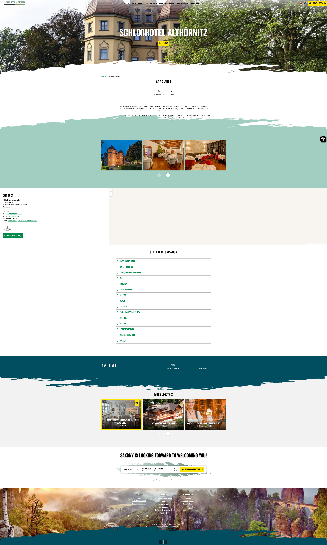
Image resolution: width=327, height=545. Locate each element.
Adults (168, 471)
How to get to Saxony (163, 498)
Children (176, 471)
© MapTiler (309, 244)
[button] (163, 43)
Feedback (163, 513)
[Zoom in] (111, 190)
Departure (157, 471)
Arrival (144, 471)
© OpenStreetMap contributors (319, 244)
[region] (218, 216)
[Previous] (159, 175)
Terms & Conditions (188, 507)
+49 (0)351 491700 (139, 501)
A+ (165, 542)
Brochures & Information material (163, 509)
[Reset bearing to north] (111, 195)
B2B (163, 502)
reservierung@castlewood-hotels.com (22, 221)
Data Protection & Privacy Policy (188, 503)
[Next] (168, 175)
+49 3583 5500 (14, 216)
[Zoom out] (111, 192)
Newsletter (163, 505)
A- (160, 542)
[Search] (305, 3)
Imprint (188, 498)
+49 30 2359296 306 (15, 214)
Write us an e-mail (139, 504)
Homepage (103, 76)
